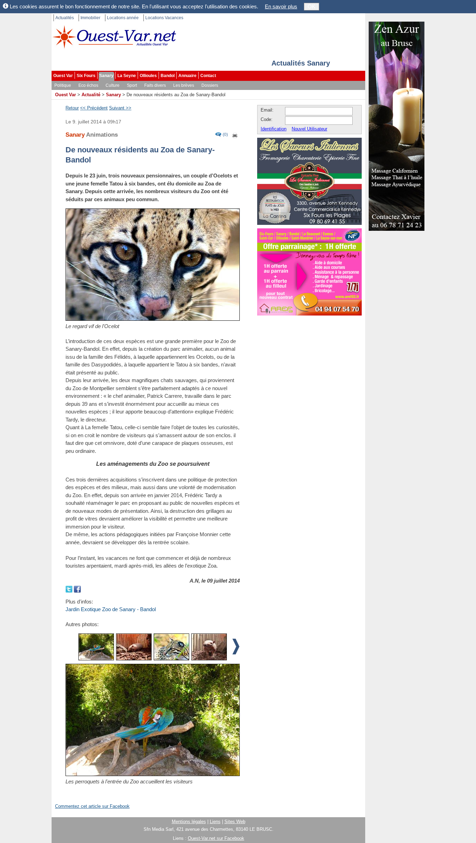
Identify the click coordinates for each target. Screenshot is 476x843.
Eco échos (88, 85)
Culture (113, 85)
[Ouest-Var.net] (114, 36)
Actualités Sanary (300, 63)
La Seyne (126, 75)
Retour (72, 108)
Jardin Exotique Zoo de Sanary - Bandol (111, 609)
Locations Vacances (164, 17)
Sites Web (234, 821)
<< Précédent (94, 108)
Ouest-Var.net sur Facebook (216, 838)
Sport (132, 85)
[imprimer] (235, 135)
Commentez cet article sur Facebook (92, 806)
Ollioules (148, 75)
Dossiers (209, 85)
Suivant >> (120, 108)
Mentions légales (189, 821)
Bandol (168, 75)
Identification (273, 128)
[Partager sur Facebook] (77, 588)
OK (311, 6)
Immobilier (90, 17)
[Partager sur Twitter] (70, 588)
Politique (62, 85)
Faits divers (155, 85)
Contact (208, 75)
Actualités (64, 17)
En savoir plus (281, 6)
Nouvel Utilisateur (309, 128)
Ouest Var (63, 75)
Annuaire (187, 75)
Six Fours (86, 75)
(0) (225, 134)
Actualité (91, 94)
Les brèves (183, 85)
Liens (215, 821)
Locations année (123, 17)
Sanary (106, 75)
